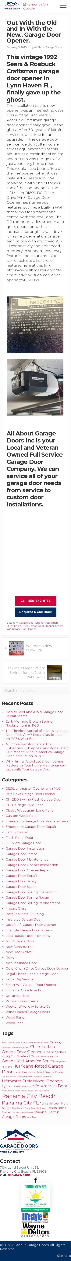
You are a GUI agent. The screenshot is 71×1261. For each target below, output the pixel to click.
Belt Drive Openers (11, 1042)
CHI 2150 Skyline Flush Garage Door (34, 799)
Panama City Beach (28, 1096)
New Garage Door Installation (35, 1091)
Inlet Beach (23, 1072)
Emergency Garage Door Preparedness (37, 821)
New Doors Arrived (11, 1091)
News (10, 957)
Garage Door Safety (21, 881)
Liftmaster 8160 (24, 1077)
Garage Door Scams (21, 887)
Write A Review (12, 1151)
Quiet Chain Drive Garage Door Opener (30, 626)
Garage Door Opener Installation (38, 622)
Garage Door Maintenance (27, 859)
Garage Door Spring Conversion (31, 892)
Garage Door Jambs (21, 854)
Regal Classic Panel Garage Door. (32, 974)
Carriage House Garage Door (16, 1047)
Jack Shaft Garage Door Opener (31, 925)
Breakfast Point (41, 1042)
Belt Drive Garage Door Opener (30, 794)
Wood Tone (15, 1023)
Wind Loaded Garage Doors (28, 1012)
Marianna (26, 1086)
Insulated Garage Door (24, 919)
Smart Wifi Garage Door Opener (35, 628)
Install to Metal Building (25, 914)
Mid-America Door (49, 1085)
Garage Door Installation (25, 848)
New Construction (20, 947)
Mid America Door (20, 941)
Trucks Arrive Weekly (23, 1112)
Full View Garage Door (23, 843)
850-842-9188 (19, 1175)
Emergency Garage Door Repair (31, 827)
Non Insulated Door (21, 963)
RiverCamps (18, 1108)
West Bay (31, 1117)
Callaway (55, 1042)
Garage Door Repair (21, 876)
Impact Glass (16, 908)
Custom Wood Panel (22, 816)
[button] (63, 5)
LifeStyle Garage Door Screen (29, 930)
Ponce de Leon (49, 1103)
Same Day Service (19, 979)
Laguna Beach (9, 1077)
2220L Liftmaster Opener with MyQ (33, 788)
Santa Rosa (30, 1108)
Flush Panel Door (19, 838)
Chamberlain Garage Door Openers (28, 1049)
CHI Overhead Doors (25, 1056)
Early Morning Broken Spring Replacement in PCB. (29, 723)
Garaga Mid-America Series (28, 1060)
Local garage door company (28, 936)
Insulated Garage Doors (47, 1072)
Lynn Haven (11, 1086)
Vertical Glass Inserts (22, 1001)
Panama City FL (20, 1103)
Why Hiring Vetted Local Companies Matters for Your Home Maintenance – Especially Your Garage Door (36, 765)
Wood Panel (15, 1017)
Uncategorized (17, 996)
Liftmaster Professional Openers (32, 1081)
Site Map (64, 1256)
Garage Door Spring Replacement (33, 903)
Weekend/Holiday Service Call (29, 1006)
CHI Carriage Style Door (24, 805)
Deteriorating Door (49, 1056)
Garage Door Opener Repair (28, 870)
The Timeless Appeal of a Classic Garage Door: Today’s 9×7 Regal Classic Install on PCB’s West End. (37, 735)
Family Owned (17, 832)
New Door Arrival (19, 952)
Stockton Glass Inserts (23, 990)
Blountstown (27, 1042)
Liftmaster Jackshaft (42, 1077)
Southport (41, 1108)
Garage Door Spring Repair (27, 897)
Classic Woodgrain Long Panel (30, 810)
